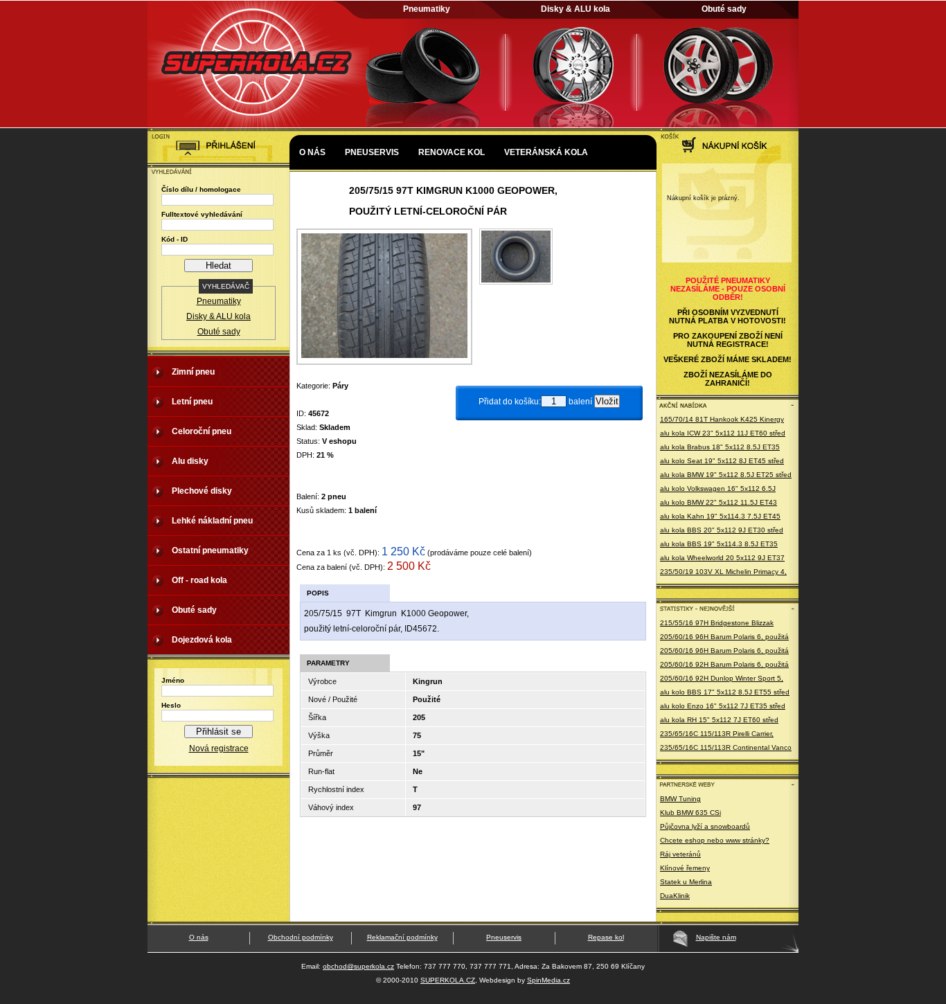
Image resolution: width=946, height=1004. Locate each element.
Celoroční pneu (201, 431)
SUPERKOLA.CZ (447, 980)
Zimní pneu (193, 372)
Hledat (218, 265)
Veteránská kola (546, 152)
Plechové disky (202, 491)
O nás (312, 152)
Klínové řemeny (685, 868)
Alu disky (190, 461)
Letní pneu (192, 401)
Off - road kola (199, 580)
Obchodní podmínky (300, 937)
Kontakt (319, 194)
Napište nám (716, 937)
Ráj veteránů (680, 854)
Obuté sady (724, 9)
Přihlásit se (218, 731)
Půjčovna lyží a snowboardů (705, 826)
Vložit (607, 401)
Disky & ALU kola (575, 9)
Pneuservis (372, 152)
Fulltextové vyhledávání (201, 214)
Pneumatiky (426, 9)
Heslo (171, 705)
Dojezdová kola (202, 640)
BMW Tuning (680, 799)
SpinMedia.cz (548, 980)
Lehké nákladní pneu (212, 521)
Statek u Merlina (686, 882)
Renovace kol (451, 152)
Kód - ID (174, 239)
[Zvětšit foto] (516, 282)
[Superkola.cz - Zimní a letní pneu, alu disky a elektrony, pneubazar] (258, 129)
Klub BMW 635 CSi (690, 812)
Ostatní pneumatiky (210, 550)
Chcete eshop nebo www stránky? (714, 840)
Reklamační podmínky (402, 937)
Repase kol (606, 937)
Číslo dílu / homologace (201, 189)
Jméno (172, 680)
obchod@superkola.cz (358, 966)
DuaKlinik (675, 895)
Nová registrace (219, 748)
